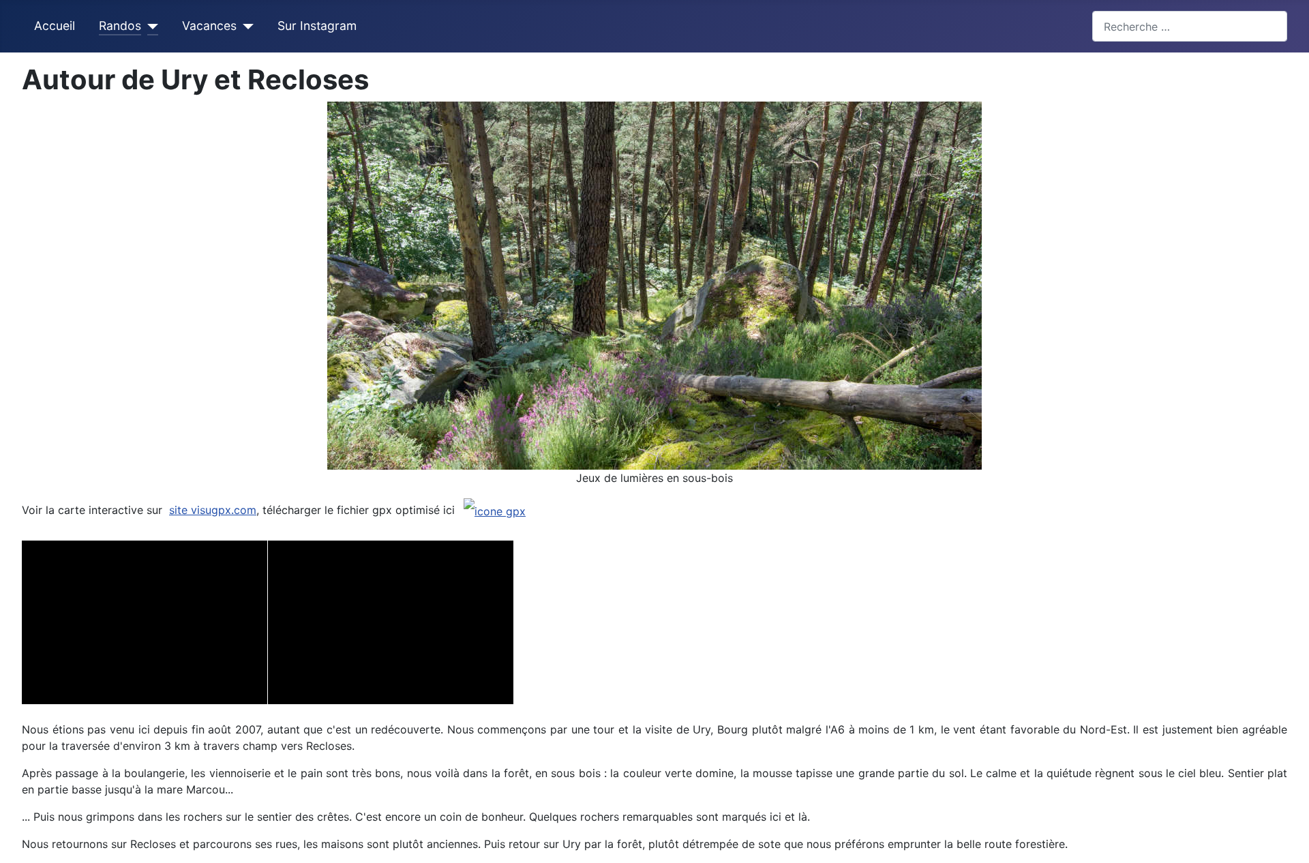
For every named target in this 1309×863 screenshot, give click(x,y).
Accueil (54, 25)
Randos (120, 25)
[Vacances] (245, 26)
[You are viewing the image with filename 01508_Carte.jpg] (144, 622)
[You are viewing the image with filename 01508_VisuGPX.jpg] (390, 622)
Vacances (209, 25)
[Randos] (149, 26)
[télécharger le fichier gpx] (495, 510)
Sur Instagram (317, 25)
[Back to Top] (1292, 846)
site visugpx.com (212, 510)
